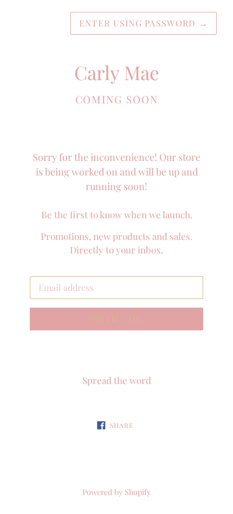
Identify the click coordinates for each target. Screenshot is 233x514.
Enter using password (143, 23)
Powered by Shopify (116, 491)
